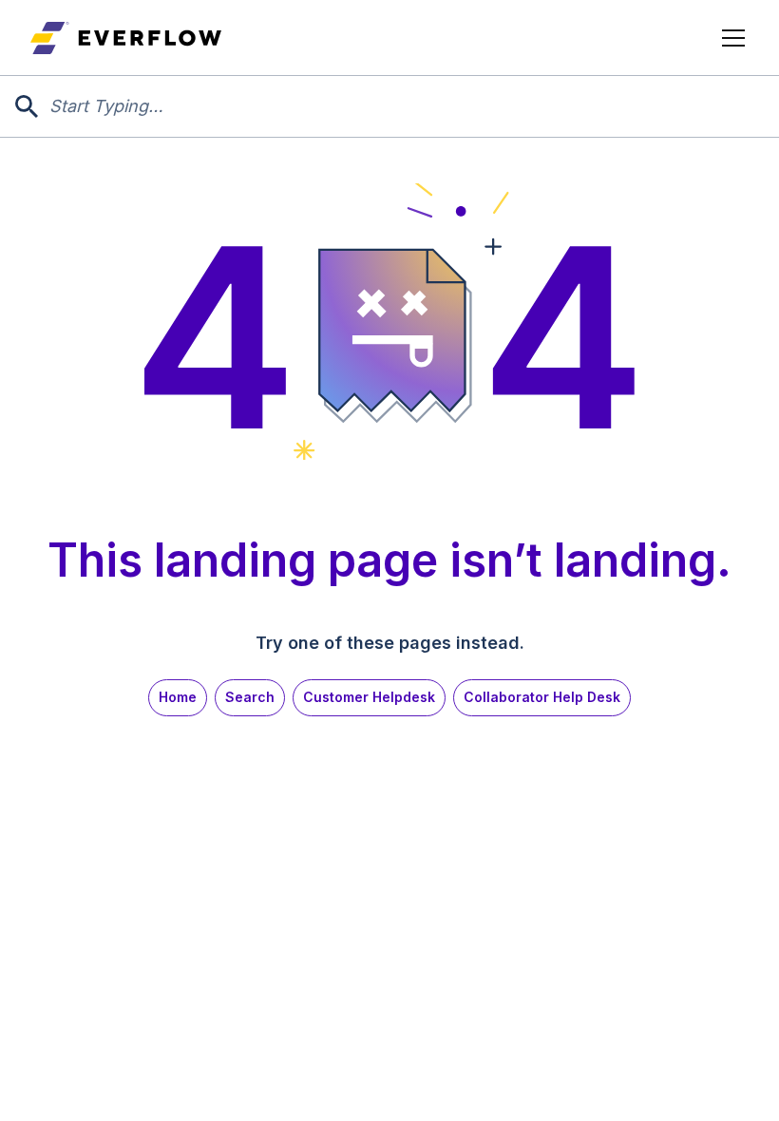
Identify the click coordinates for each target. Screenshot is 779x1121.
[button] (730, 38)
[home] (125, 38)
